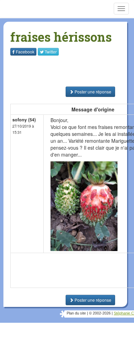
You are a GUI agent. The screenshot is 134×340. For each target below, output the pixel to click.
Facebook (25, 51)
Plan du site (76, 313)
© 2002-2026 (100, 313)
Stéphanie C (124, 313)
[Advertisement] (53, 71)
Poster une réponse (92, 91)
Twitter (51, 51)
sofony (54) (24, 120)
